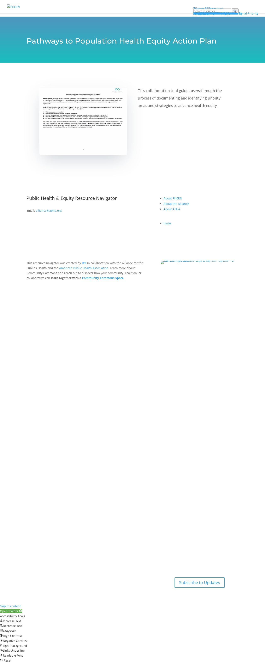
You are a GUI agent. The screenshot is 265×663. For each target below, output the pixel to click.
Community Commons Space (103, 278)
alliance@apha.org (49, 210)
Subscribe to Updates (199, 582)
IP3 (84, 263)
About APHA (172, 209)
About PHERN (173, 198)
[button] (11, 611)
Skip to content (10, 606)
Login (167, 223)
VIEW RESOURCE (158, 118)
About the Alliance (176, 204)
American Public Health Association (83, 268)
